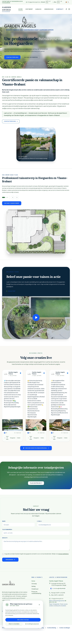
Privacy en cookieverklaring (36, 592)
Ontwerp (29, 9)
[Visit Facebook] (66, 9)
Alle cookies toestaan (23, 619)
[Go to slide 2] (5, 197)
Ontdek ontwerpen (31, 57)
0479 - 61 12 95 (60, 592)
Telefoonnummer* (7, 529)
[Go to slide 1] (3, 197)
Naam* (4, 521)
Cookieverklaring (51, 627)
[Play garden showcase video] (36, 317)
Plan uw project (36, 483)
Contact (59, 9)
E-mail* (39, 521)
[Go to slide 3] (7, 197)
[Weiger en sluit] (39, 604)
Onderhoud (48, 9)
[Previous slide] (12, 197)
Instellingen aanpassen (33, 624)
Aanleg (38, 9)
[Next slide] (17, 197)
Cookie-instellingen (64, 627)
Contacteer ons (12, 57)
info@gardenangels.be (34, 2)
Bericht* (5, 538)
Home (20, 9)
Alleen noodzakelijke (14, 624)
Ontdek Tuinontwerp (11, 203)
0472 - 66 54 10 (58, 595)
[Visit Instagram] (69, 9)
